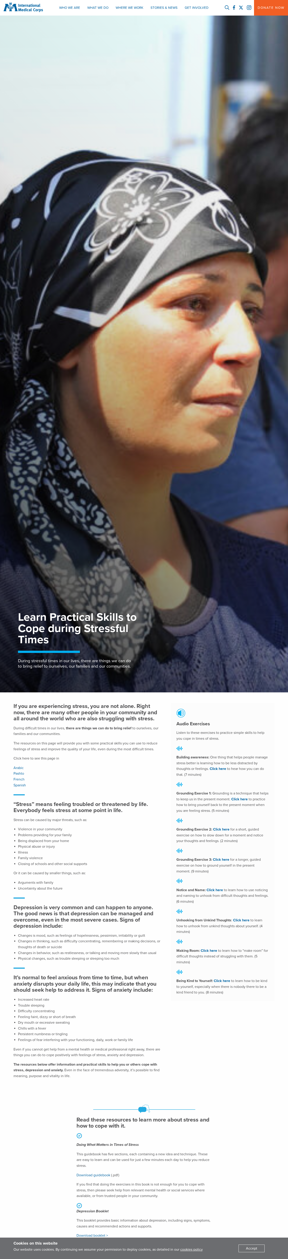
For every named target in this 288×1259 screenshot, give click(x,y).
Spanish (20, 785)
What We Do (97, 8)
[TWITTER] (241, 8)
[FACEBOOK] (234, 8)
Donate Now (271, 8)
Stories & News (164, 8)
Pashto (19, 773)
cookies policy (191, 1249)
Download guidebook (93, 1175)
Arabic (19, 768)
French (19, 779)
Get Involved (197, 8)
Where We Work (129, 8)
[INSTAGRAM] (249, 8)
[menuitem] (70, 8)
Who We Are (69, 8)
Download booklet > (92, 1235)
